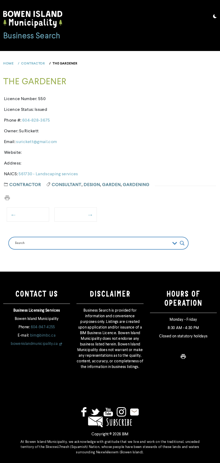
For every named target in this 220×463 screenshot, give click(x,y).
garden (111, 185)
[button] (215, 17)
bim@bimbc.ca (43, 335)
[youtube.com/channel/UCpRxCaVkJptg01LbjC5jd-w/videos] (108, 411)
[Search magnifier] (182, 243)
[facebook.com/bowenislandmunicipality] (83, 411)
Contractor (25, 185)
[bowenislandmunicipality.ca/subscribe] (110, 422)
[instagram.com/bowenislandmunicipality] (121, 411)
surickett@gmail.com (36, 142)
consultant (67, 185)
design (92, 185)
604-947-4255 (43, 327)
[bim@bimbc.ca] (134, 411)
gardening (136, 185)
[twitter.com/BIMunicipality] (95, 411)
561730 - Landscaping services (48, 174)
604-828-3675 (36, 120)
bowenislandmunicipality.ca (34, 344)
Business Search (31, 36)
